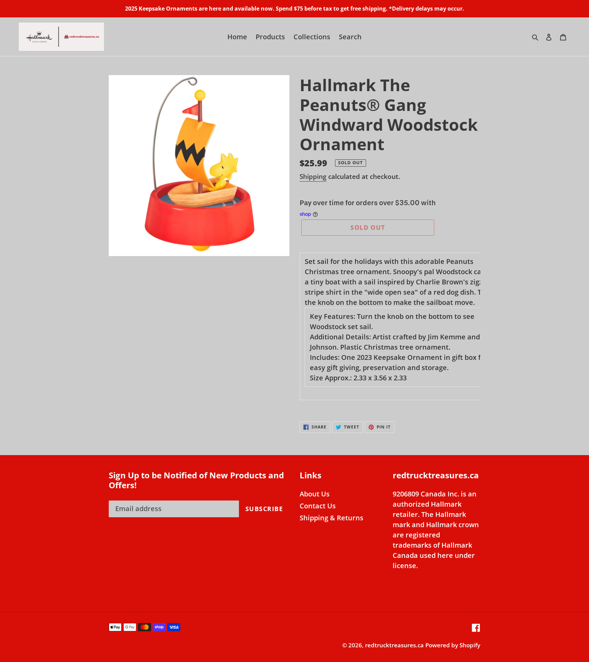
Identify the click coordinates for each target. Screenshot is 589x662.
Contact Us (318, 505)
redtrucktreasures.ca (394, 645)
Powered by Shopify (452, 645)
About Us (315, 493)
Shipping (313, 176)
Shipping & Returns (331, 517)
